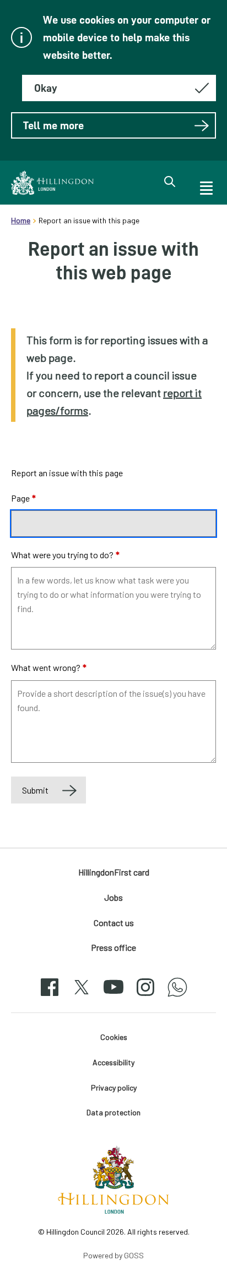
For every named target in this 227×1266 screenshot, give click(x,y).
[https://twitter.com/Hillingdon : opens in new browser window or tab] (81, 997)
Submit (35, 790)
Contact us (114, 922)
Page (23, 498)
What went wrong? (49, 667)
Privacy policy (114, 1087)
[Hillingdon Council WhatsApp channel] (177, 997)
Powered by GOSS (113, 1255)
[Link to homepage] (52, 182)
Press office (113, 947)
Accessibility (113, 1062)
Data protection (113, 1112)
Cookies (113, 1037)
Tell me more (53, 125)
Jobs (113, 897)
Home (20, 220)
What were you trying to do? (65, 554)
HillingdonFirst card (113, 872)
